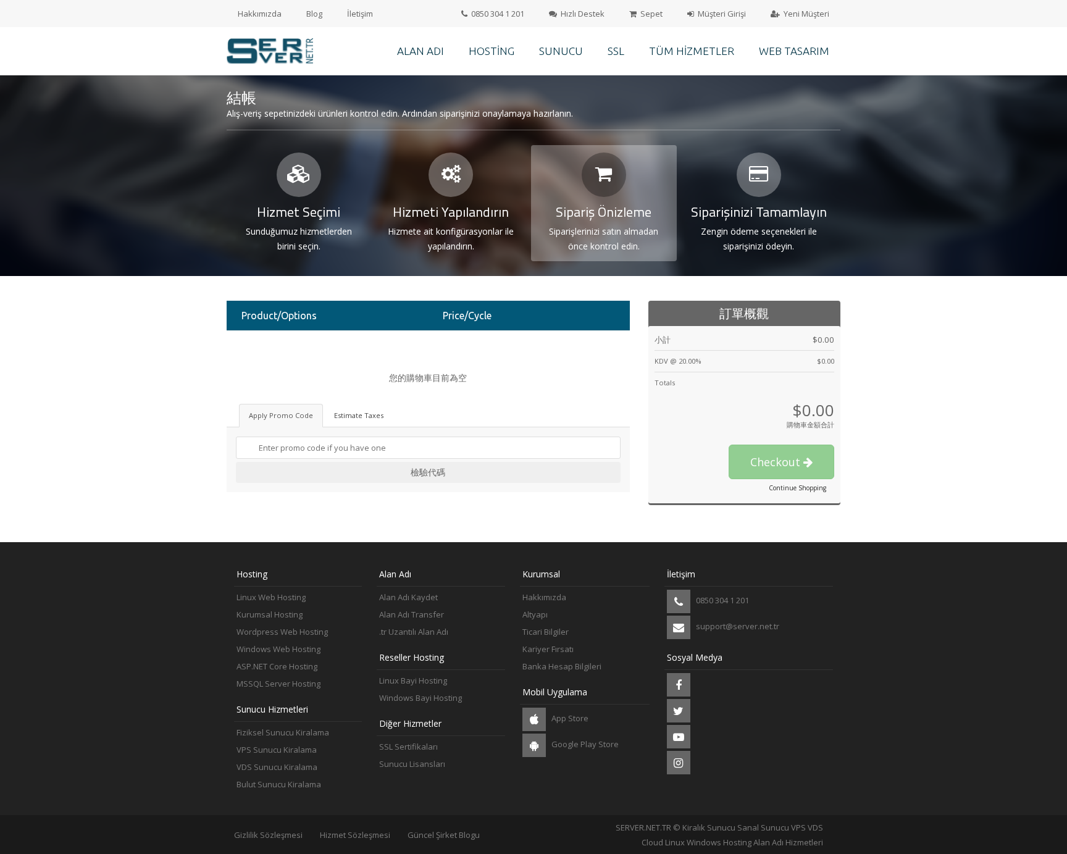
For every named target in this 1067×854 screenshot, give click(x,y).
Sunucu (561, 51)
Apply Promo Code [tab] (281, 415)
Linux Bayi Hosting (413, 680)
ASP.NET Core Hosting (276, 666)
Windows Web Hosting (278, 649)
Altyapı (535, 614)
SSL (616, 51)
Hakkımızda (260, 13)
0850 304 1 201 (496, 13)
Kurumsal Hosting (269, 614)
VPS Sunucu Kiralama (276, 749)
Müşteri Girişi (721, 13)
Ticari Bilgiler (545, 631)
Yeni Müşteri (805, 13)
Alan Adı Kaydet (408, 597)
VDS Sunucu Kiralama (276, 766)
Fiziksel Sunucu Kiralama (282, 732)
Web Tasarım (794, 51)
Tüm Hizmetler (691, 51)
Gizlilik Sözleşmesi (268, 834)
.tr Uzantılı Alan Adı (413, 631)
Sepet (650, 13)
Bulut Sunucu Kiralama (278, 784)
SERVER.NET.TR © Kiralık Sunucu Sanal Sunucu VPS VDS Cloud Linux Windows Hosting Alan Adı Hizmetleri (719, 835)
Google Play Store (584, 744)
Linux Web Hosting (271, 597)
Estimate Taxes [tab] (358, 415)
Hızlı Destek (582, 13)
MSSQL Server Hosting (278, 683)
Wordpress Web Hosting (282, 631)
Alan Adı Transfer (411, 614)
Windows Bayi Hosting (420, 697)
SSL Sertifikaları (408, 746)
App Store (569, 718)
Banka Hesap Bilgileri (561, 666)
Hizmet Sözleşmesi (355, 834)
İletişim (360, 13)
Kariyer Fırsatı (548, 649)
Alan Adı (420, 51)
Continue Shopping (797, 488)
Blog (314, 13)
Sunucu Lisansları (412, 763)
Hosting (491, 51)
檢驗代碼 (428, 472)
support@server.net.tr (736, 626)
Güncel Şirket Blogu (444, 834)
